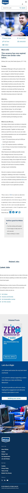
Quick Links (3, 446)
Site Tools (3, 463)
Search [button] (23, 8)
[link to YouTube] (7, 480)
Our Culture (4, 294)
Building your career (14, 398)
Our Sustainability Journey (8, 299)
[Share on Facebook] (13, 212)
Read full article (10, 357)
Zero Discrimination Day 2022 (11, 342)
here (23, 179)
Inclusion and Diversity (7, 296)
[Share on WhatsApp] (20, 212)
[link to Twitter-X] (2, 480)
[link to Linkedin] (4, 480)
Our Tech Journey (6, 301)
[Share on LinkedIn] (10, 212)
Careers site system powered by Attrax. (10, 488)
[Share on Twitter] (17, 212)
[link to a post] (12, 332)
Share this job (4, 212)
